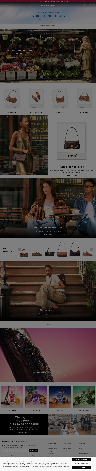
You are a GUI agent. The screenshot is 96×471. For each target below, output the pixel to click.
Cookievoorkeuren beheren (81, 463)
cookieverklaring (59, 466)
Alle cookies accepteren (82, 459)
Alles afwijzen (81, 467)
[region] (48, 464)
